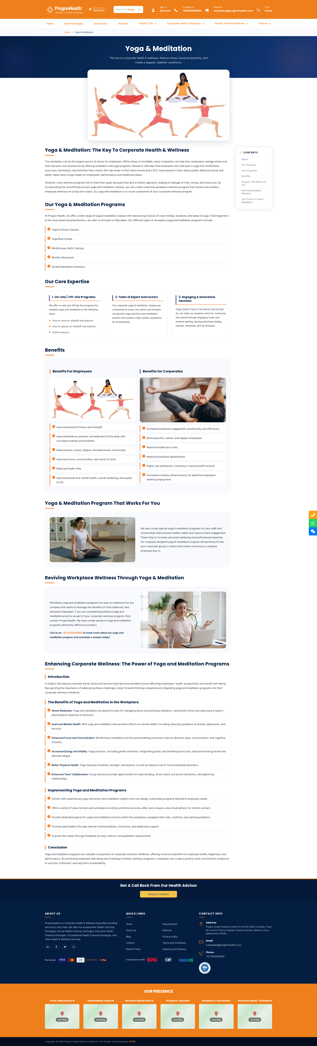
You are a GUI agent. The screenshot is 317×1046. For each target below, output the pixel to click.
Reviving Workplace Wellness (252, 192)
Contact (130, 942)
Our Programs (249, 165)
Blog (128, 936)
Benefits (246, 176)
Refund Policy (133, 949)
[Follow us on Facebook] (56, 947)
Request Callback (158, 894)
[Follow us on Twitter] (65, 947)
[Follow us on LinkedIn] (48, 947)
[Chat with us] (313, 531)
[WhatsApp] (313, 523)
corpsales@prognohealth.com (223, 944)
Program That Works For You (254, 183)
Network (167, 930)
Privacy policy (170, 936)
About (245, 159)
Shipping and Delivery (174, 949)
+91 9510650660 (72, 632)
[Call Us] (313, 515)
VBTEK (132, 1041)
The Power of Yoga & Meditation (252, 200)
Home (67, 32)
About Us (131, 930)
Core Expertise (249, 170)
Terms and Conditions (174, 942)
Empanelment (169, 924)
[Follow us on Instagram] (73, 947)
